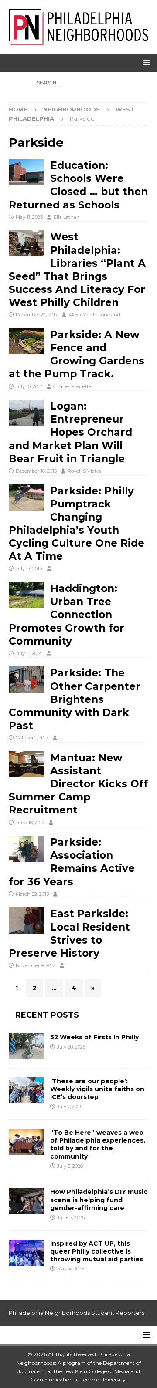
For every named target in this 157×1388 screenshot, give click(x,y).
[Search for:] (79, 82)
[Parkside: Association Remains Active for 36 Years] (26, 849)
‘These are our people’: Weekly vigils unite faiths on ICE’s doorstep (97, 1089)
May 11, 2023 (29, 217)
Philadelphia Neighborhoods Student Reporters (76, 1312)
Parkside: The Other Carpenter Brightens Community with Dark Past (74, 699)
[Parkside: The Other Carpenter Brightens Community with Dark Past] (26, 679)
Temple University (103, 1379)
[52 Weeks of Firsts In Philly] (26, 1046)
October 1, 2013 (32, 738)
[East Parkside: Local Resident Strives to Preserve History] (26, 920)
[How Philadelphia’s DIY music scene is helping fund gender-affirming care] (26, 1201)
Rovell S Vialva (84, 471)
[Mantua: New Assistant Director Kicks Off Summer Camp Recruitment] (26, 764)
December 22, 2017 (37, 315)
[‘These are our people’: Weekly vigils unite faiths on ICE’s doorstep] (26, 1090)
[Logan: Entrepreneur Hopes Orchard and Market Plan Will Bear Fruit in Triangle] (26, 413)
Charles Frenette (72, 386)
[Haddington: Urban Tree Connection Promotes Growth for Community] (26, 595)
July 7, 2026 (69, 1106)
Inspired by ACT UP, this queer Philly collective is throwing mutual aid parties (97, 1251)
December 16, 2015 (36, 471)
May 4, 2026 (70, 1269)
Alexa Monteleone (89, 315)
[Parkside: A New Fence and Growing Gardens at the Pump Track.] (26, 341)
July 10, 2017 (29, 386)
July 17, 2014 (29, 568)
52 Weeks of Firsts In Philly (94, 1037)
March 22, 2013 (32, 894)
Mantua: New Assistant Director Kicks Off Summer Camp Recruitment (78, 784)
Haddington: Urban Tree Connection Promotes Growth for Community (66, 614)
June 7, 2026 (71, 1217)
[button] (145, 62)
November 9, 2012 (35, 965)
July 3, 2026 (70, 1166)
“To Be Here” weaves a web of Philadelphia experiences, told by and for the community (97, 1144)
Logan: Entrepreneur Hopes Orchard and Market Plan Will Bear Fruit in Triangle (70, 432)
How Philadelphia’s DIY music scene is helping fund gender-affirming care (98, 1199)
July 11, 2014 (29, 653)
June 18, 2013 (30, 823)
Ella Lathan (67, 217)
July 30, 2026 (71, 1047)
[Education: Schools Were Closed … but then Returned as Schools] (26, 172)
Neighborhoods (71, 109)
